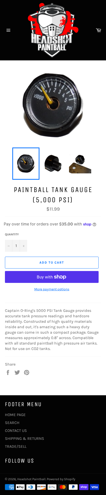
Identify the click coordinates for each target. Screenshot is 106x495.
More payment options (51, 289)
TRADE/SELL (15, 446)
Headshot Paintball (31, 479)
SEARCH (12, 422)
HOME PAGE (15, 414)
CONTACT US (16, 430)
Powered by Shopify (61, 479)
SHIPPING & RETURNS (24, 438)
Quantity (12, 234)
